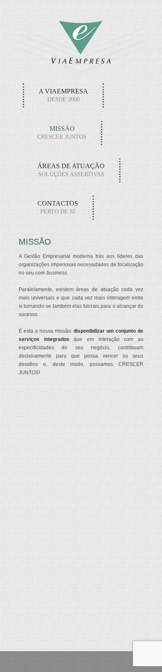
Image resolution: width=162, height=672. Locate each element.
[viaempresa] (81, 60)
